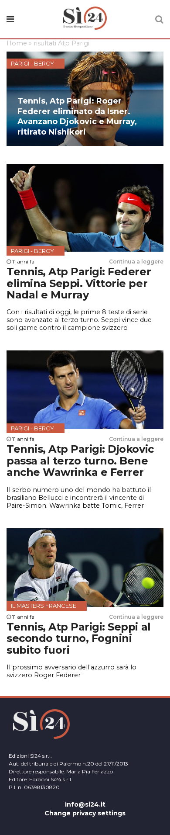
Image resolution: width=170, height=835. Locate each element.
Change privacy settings (85, 813)
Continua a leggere (136, 261)
